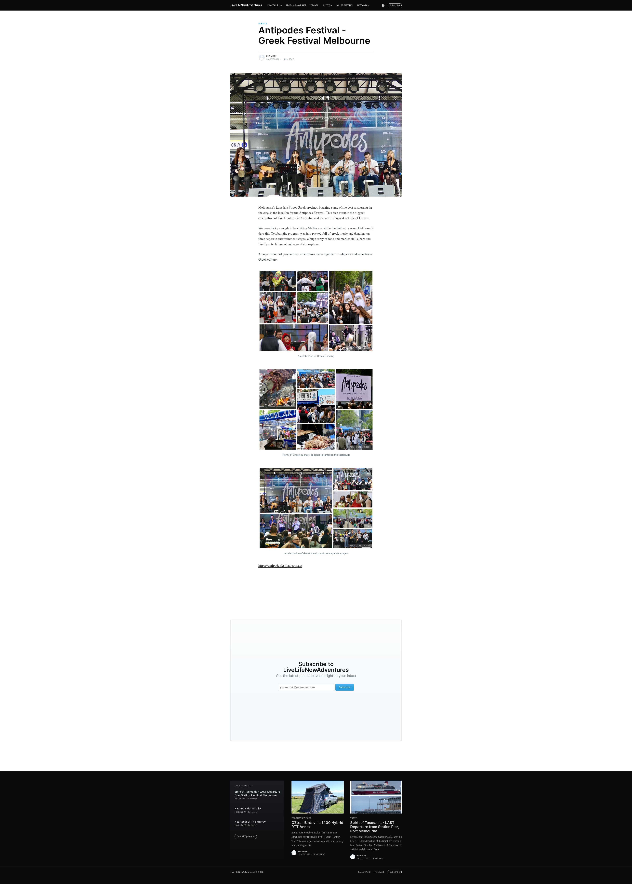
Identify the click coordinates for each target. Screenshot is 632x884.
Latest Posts (364, 872)
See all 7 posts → (246, 836)
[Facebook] (383, 5)
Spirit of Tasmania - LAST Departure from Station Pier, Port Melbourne (257, 793)
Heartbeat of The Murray (250, 821)
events (262, 23)
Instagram (363, 5)
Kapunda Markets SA (248, 808)
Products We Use (296, 5)
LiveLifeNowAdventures (246, 5)
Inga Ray (271, 56)
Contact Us (274, 5)
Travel (315, 5)
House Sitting (344, 5)
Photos (327, 5)
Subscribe (395, 5)
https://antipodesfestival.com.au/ (280, 565)
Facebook (379, 872)
